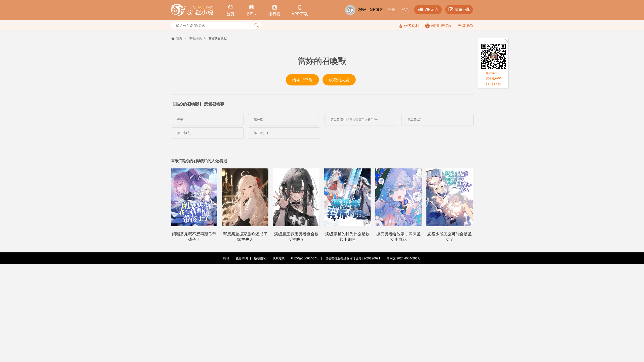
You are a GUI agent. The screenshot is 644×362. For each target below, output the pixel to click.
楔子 (180, 119)
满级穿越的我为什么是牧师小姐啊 (347, 237)
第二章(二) (414, 119)
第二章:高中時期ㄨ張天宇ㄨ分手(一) (355, 119)
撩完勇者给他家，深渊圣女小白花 (398, 237)
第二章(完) (184, 133)
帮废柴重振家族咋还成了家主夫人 (245, 237)
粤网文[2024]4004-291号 (404, 258)
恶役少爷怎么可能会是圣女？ (449, 237)
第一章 (258, 119)
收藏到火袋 (339, 80)
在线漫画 (465, 25)
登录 (405, 9)
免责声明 (242, 258)
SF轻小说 (195, 38)
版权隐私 (260, 258)
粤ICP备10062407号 (305, 258)
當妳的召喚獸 (218, 38)
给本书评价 (302, 80)
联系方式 (278, 258)
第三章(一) (261, 133)
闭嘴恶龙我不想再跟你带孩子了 (194, 237)
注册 (391, 9)
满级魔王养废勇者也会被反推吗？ (296, 237)
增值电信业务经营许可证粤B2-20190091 (352, 258)
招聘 (226, 258)
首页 (179, 38)
